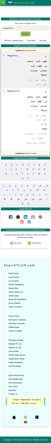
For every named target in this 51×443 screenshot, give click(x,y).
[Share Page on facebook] (11, 217)
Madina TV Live (15, 347)
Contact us (13, 394)
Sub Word (31, 41)
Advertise (12, 390)
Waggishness (12, 55)
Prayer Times (14, 316)
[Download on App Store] (14, 417)
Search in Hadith (15, 331)
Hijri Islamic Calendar (17, 320)
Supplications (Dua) (16, 359)
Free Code (13, 386)
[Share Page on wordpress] (29, 222)
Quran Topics (14, 296)
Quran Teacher (15, 303)
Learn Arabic (14, 351)
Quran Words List (16, 292)
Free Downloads (15, 383)
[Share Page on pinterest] (40, 217)
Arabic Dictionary (15, 362)
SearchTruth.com (24, 3)
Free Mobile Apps (16, 379)
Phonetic (43, 41)
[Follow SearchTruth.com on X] (37, 417)
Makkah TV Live (15, 344)
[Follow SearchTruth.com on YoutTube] (25, 422)
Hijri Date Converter (17, 323)
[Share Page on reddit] (22, 222)
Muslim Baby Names (17, 355)
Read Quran (13, 273)
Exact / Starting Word (14, 41)
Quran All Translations (17, 299)
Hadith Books (14, 327)
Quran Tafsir (13, 288)
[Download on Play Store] (25, 417)
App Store (18, 243)
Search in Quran (15, 307)
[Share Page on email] (33, 217)
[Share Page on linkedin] (25, 217)
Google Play (36, 243)
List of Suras (14, 281)
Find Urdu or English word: (25, 23)
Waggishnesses (13, 91)
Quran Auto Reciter (16, 375)
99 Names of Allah (16, 340)
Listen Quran (14, 277)
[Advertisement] (25, 11)
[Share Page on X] (18, 217)
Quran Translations (16, 284)
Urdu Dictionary (15, 366)
